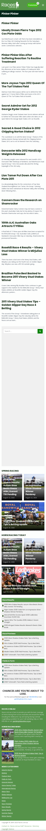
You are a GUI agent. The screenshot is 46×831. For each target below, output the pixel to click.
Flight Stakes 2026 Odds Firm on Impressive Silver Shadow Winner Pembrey (22, 611)
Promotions (33, 4)
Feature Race (6, 776)
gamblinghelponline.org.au (23, 699)
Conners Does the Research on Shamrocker (22, 201)
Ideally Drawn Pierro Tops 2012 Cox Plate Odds (21, 31)
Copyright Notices (8, 829)
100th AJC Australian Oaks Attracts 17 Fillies (19, 224)
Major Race (6, 791)
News (4, 801)
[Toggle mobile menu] (43, 5)
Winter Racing (6, 816)
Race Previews (7, 804)
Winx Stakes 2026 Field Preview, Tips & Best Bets (22, 643)
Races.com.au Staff (17, 826)
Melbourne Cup (7, 798)
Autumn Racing (7, 770)
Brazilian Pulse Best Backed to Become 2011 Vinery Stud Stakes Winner (22, 277)
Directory (36, 826)
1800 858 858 (33, 697)
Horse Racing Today (9, 785)
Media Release (7, 795)
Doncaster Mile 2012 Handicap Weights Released (21, 152)
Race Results (6, 807)
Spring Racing (6, 810)
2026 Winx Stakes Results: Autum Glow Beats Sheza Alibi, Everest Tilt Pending (29, 731)
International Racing (9, 788)
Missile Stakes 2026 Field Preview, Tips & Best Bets (22, 652)
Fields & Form (6, 779)
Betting (4, 773)
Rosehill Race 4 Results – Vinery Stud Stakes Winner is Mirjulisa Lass (22, 251)
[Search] (40, 331)
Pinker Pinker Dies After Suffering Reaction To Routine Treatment (21, 58)
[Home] (10, 5)
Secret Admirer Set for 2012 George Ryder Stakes (19, 107)
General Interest (7, 782)
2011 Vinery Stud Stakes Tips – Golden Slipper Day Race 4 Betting (21, 305)
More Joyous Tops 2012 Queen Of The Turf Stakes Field (23, 84)
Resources (28, 826)
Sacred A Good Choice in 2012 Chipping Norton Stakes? (21, 129)
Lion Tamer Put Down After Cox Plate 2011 (22, 177)
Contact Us (5, 826)
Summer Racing (7, 813)
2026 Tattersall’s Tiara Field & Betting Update (21, 655)
